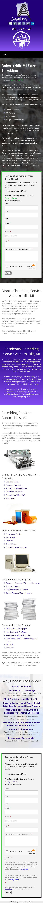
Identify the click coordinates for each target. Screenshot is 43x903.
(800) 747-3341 (21, 29)
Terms (14, 198)
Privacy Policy (24, 869)
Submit (8, 273)
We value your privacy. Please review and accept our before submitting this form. (20, 888)
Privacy (7, 198)
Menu (4, 55)
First (6, 211)
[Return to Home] (21, 11)
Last (6, 219)
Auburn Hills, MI (16, 80)
